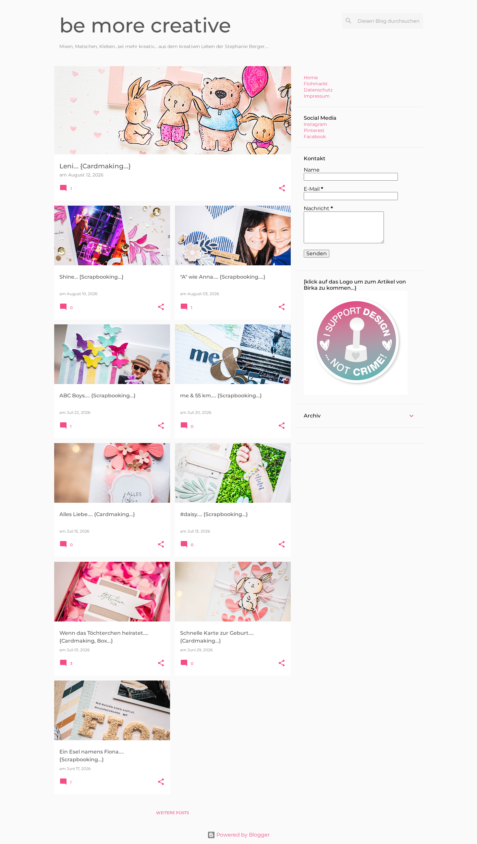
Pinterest (314, 130)
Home (311, 77)
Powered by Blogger (242, 835)
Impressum (317, 96)
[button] (282, 188)
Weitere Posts (172, 812)
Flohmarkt (316, 84)
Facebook (315, 136)
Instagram (315, 124)
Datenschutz (318, 90)
